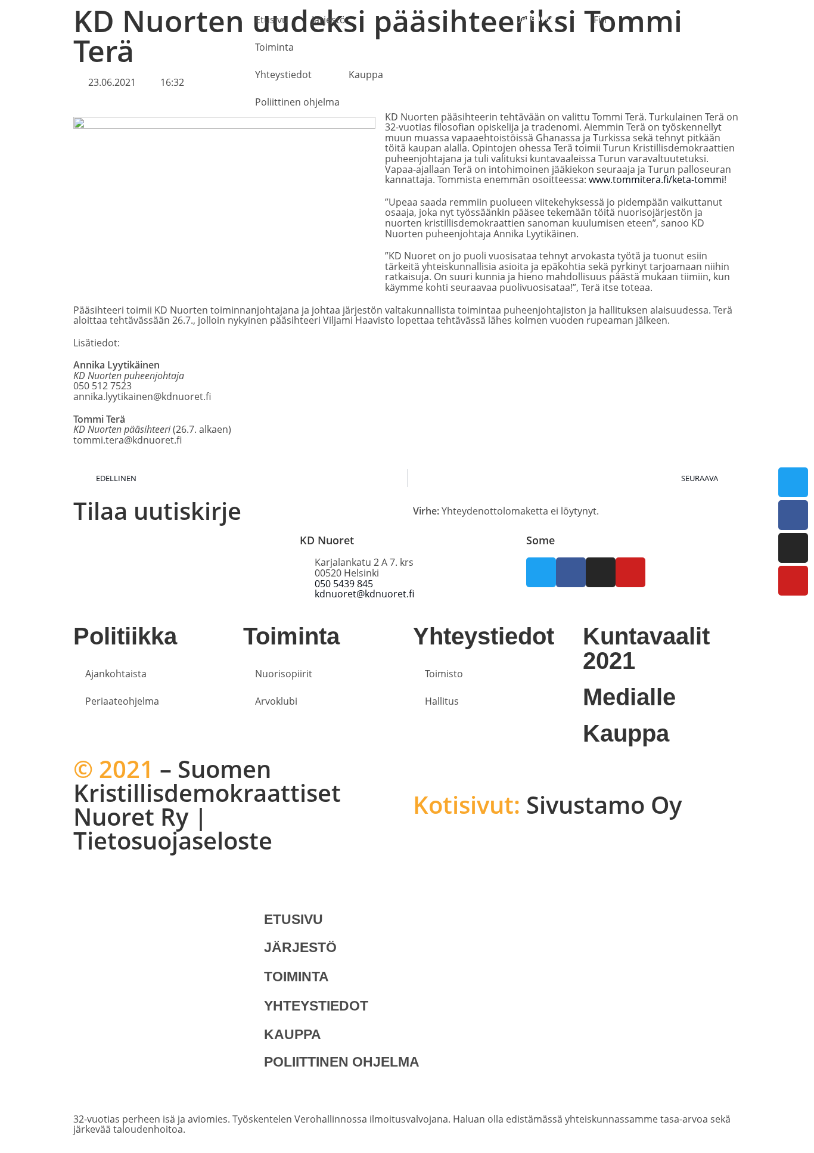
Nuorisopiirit (283, 673)
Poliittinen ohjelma (297, 102)
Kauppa (366, 74)
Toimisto (444, 673)
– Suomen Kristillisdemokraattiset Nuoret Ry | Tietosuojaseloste (207, 804)
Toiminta (274, 47)
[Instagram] (793, 548)
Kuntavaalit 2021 (646, 648)
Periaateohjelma (122, 701)
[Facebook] (793, 515)
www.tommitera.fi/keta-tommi (656, 179)
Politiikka (125, 636)
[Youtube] (793, 581)
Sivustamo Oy (547, 804)
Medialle (629, 697)
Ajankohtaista (116, 673)
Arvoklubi (276, 701)
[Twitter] (793, 482)
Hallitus (442, 701)
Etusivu (271, 19)
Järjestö (329, 19)
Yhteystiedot (283, 74)
